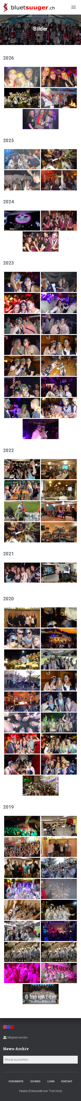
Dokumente (16, 1081)
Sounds (35, 1081)
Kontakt (66, 1081)
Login (50, 1081)
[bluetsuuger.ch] (30, 7)
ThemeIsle (55, 1091)
